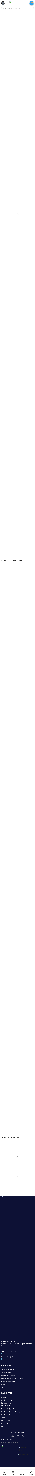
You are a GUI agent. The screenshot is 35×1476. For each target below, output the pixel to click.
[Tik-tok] (17, 1436)
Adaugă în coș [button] (6, 548)
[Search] (31, 8)
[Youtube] (22, 1436)
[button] (3, 3)
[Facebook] (12, 1436)
